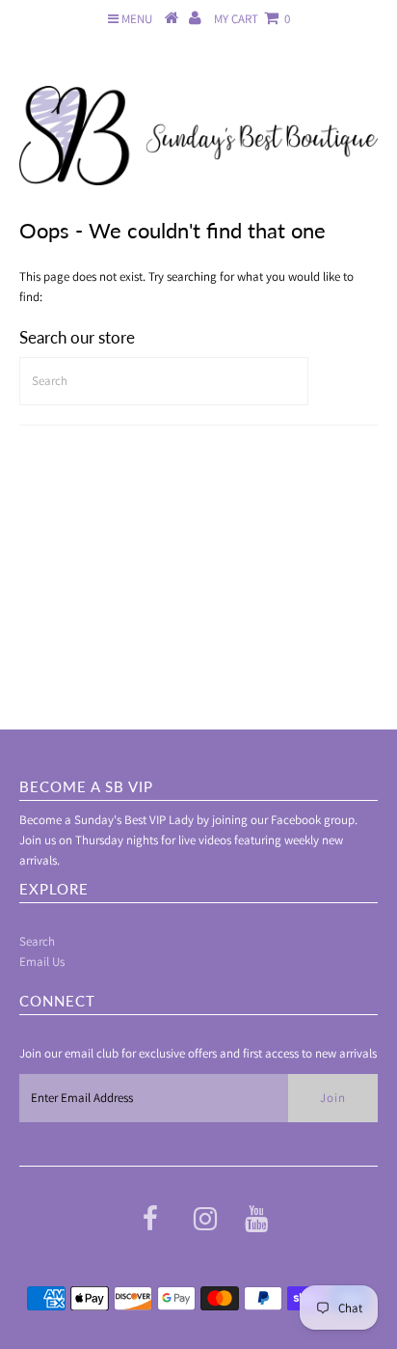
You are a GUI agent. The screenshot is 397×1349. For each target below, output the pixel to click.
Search (37, 941)
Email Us (42, 961)
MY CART (252, 19)
